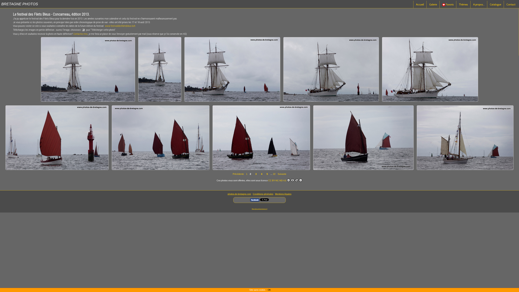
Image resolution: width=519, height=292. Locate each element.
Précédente (238, 174)
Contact (510, 4)
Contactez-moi (80, 33)
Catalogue (495, 4)
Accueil (420, 4)
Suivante (282, 174)
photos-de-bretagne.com (239, 194)
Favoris (449, 4)
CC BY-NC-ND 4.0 (277, 180)
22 (274, 174)
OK (269, 290)
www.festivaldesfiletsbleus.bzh (120, 25)
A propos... (479, 4)
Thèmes (463, 4)
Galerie (433, 4)
